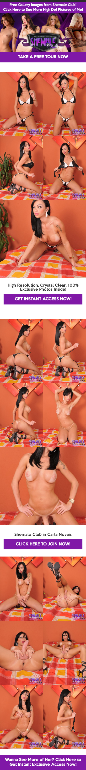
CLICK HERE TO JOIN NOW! (43, 544)
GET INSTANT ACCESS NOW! (43, 299)
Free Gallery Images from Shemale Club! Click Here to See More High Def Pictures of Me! (43, 7)
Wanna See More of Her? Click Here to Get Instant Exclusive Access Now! (43, 762)
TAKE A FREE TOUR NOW (43, 57)
